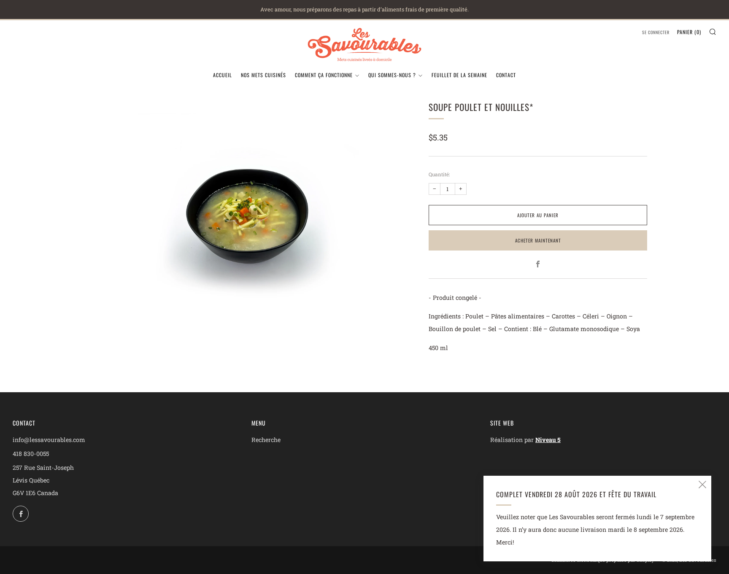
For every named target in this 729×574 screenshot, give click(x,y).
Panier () (689, 31)
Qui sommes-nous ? (392, 74)
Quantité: (439, 174)
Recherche (266, 440)
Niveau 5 (548, 440)
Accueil (222, 74)
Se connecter (656, 32)
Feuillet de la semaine (459, 74)
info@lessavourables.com (49, 440)
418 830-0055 (31, 454)
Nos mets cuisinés (263, 74)
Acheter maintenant (538, 240)
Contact (506, 74)
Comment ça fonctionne (324, 74)
